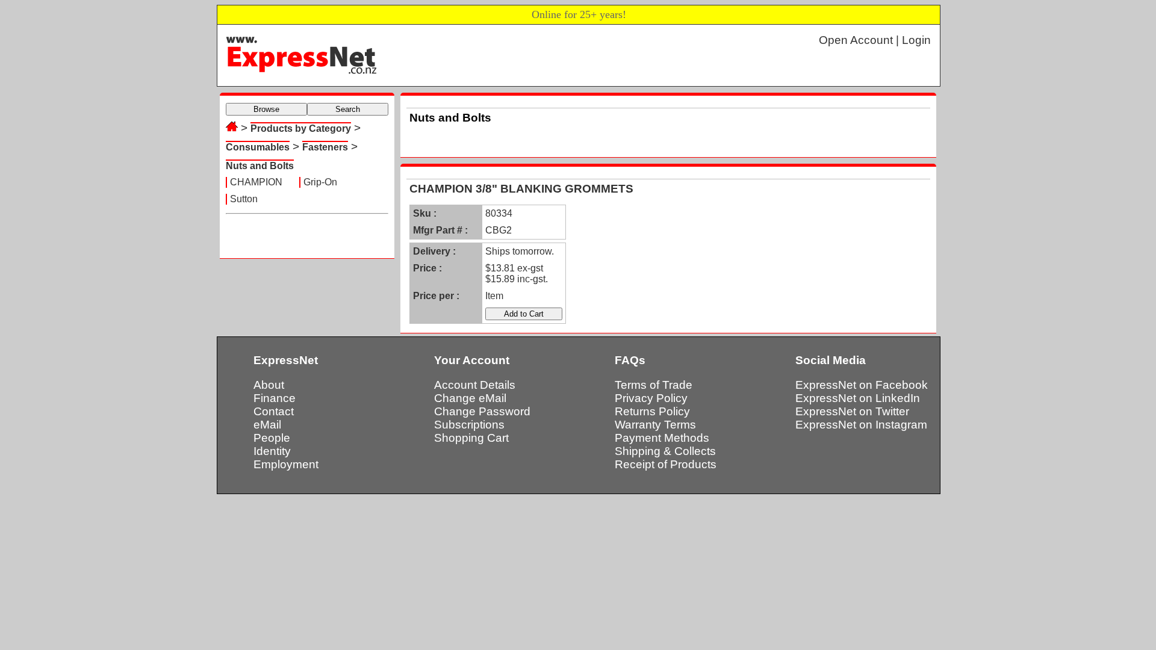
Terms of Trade (653, 385)
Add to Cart (524, 313)
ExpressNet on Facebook (861, 385)
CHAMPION (256, 182)
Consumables (258, 147)
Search (347, 109)
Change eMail (470, 398)
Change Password (482, 411)
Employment (286, 464)
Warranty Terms (655, 424)
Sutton (244, 199)
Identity (272, 451)
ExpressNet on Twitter (852, 411)
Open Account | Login (875, 40)
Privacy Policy (651, 398)
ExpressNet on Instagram (861, 424)
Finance (274, 398)
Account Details (474, 385)
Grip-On (320, 182)
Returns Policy (652, 411)
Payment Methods (662, 438)
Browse (266, 109)
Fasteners (325, 147)
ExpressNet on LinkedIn (857, 398)
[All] (232, 128)
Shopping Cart (471, 438)
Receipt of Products (665, 464)
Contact (273, 411)
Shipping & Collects (665, 451)
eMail (267, 424)
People (271, 438)
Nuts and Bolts (260, 166)
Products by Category (300, 128)
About (268, 385)
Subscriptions (469, 424)
